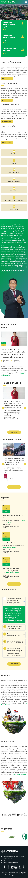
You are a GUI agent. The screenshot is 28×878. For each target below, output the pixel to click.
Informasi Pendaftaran (11, 62)
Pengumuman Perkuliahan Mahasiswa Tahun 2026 (13, 627)
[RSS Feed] (23, 867)
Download (14, 154)
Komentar (7, 362)
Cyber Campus (14, 172)
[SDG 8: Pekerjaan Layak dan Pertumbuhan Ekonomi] (5, 476)
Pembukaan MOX (8, 543)
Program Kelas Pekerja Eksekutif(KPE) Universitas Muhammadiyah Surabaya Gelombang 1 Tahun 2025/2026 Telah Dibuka (13, 651)
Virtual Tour (14, 191)
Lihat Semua (14, 432)
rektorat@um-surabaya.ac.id (11, 862)
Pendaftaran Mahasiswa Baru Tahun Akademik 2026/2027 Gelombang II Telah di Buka (13, 601)
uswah (5, 360)
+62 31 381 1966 (7, 860)
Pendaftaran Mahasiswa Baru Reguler (8, 25)
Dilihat (17, 362)
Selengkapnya (7, 79)
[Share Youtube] (16, 867)
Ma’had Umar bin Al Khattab (14, 200)
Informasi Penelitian (10, 105)
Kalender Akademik (14, 181)
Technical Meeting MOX (10, 568)
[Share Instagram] (12, 867)
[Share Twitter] (8, 867)
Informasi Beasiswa (9, 83)
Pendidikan (16, 360)
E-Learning (14, 163)
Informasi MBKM (8, 126)
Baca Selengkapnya (20, 267)
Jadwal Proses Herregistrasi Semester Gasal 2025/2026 (13, 642)
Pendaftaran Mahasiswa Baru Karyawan (8, 38)
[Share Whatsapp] (19, 867)
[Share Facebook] (4, 867)
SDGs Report (14, 209)
